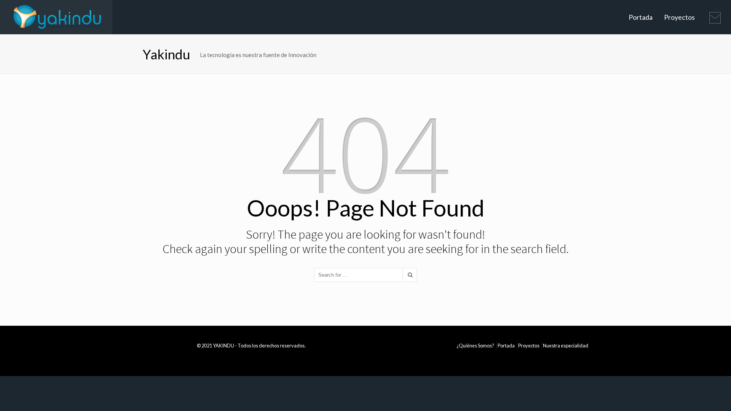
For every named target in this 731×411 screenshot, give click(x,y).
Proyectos (679, 17)
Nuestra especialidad (565, 345)
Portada (641, 17)
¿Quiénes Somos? (475, 345)
